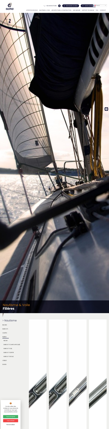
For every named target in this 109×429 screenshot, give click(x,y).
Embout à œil (8, 348)
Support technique (88, 10)
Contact (103, 10)
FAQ (97, 10)
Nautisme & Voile (44, 10)
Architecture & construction (61, 10)
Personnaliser (10, 425)
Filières (4, 337)
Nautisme (10, 320)
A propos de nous (32, 10)
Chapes (4, 333)
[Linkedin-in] (59, 6)
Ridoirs (4, 325)
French (97, 5)
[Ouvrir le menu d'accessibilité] (106, 109)
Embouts (5, 329)
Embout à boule (9, 356)
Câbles (4, 360)
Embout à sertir (9, 352)
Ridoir (5, 340)
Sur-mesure (76, 10)
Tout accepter (10, 417)
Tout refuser (11, 421)
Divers (4, 364)
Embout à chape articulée (12, 344)
